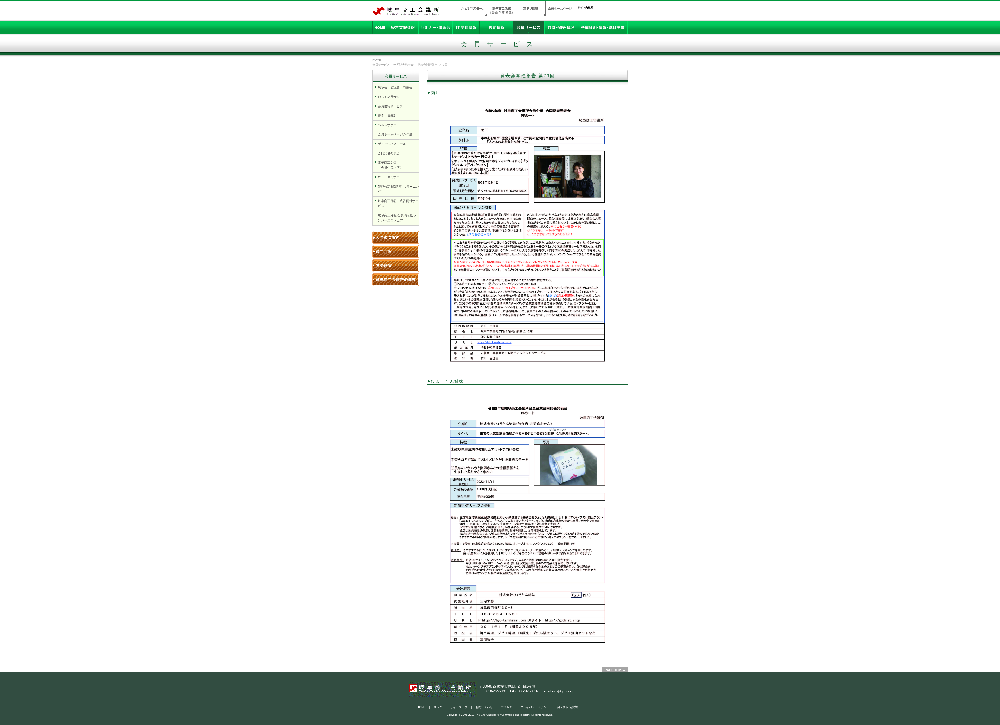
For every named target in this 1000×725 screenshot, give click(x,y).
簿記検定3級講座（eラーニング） (398, 189)
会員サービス (528, 27)
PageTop (615, 669)
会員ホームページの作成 (395, 134)
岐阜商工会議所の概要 (395, 279)
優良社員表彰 (387, 115)
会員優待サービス (390, 106)
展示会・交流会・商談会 (395, 87)
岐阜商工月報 (395, 251)
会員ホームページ (559, 8)
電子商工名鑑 (501, 8)
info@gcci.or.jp (563, 691)
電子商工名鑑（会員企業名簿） (390, 165)
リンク (438, 707)
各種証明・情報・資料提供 (603, 27)
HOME (379, 27)
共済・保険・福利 (561, 27)
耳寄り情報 (530, 8)
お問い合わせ (484, 707)
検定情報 (496, 27)
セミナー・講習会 (435, 27)
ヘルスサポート (389, 125)
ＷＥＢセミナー (389, 177)
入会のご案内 (395, 237)
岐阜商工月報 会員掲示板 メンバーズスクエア (397, 217)
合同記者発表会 (403, 64)
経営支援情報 (402, 27)
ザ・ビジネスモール (472, 8)
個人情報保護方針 (568, 707)
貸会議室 (395, 265)
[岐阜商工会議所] (406, 13)
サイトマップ (458, 707)
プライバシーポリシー (534, 707)
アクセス (506, 707)
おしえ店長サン (389, 97)
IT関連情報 (466, 27)
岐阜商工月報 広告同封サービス (398, 203)
